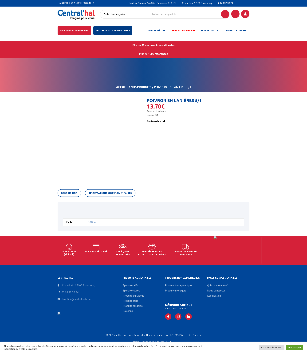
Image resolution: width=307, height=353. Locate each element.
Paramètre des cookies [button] (272, 347)
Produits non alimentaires (113, 30)
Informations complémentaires (110, 193)
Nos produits (209, 30)
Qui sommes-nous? (217, 285)
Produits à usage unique (178, 285)
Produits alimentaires (74, 30)
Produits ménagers (175, 290)
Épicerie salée (130, 285)
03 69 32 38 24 (225, 3)
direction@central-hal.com (76, 299)
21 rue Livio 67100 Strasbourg (197, 3)
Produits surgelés (133, 305)
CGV (177, 335)
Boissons (128, 311)
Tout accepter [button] (294, 347)
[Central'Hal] (76, 15)
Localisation (214, 295)
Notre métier (156, 30)
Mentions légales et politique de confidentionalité (148, 335)
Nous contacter (216, 290)
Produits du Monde (133, 295)
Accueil (122, 87)
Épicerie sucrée (131, 290)
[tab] (70, 193)
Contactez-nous (235, 30)
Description (69, 193)
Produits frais (130, 300)
